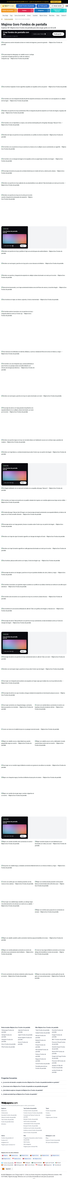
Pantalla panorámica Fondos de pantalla (41, 1067)
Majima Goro (14, 1155)
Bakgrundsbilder (37, 1162)
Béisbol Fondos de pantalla (41, 1041)
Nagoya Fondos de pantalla (41, 1060)
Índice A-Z (4, 1110)
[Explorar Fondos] (32, 10)
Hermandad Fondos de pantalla (42, 1050)
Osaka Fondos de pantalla (43, 1033)
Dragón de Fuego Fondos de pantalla (59, 1057)
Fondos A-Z (4, 1140)
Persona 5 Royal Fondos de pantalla (58, 1043)
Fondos (24, 10)
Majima (5, 1155)
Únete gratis (43, 6)
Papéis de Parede (49, 1162)
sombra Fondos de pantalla (57, 1071)
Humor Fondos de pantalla (23, 1043)
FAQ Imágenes (27, 1144)
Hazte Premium (9, 6)
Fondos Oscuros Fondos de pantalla (33, 1113)
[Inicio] (1, 19)
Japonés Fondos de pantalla (23, 1031)
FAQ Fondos (27, 1142)
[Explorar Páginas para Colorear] (65, 10)
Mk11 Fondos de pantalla (59, 1039)
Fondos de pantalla (7, 10)
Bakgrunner (49, 1165)
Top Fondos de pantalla (7, 1119)
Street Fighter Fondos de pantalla (25, 1038)
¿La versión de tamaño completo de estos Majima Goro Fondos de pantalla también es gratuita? (31, 1082)
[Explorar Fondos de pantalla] (15, 10)
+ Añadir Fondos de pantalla (26, 6)
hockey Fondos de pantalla (31, 1110)
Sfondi (59, 1162)
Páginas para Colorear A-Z (8, 1144)
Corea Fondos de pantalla (43, 1063)
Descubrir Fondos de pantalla (9, 1115)
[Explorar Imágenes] (48, 10)
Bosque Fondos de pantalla (31, 1126)
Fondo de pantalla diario (7, 1121)
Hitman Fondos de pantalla (41, 1036)
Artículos (3, 1124)
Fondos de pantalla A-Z (7, 1138)
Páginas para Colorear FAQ (30, 1146)
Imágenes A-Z (5, 1142)
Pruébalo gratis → (55, 1)
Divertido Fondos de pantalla (57, 1031)
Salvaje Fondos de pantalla (7, 1036)
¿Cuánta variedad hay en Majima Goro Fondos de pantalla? (20, 1094)
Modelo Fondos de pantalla (31, 1119)
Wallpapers (19, 1162)
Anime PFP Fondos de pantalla (58, 1052)
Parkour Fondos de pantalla (41, 1055)
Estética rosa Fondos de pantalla (32, 1128)
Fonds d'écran (30, 1165)
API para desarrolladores (52, 1142)
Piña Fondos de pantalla (8, 1047)
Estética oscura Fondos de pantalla (33, 1130)
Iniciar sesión (58, 6)
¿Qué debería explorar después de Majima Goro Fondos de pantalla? (23, 1090)
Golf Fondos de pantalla (30, 1121)
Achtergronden (20, 1165)
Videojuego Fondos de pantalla (8, 1031)
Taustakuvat (58, 1165)
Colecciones (4, 1113)
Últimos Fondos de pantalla (8, 1117)
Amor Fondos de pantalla (8, 1044)
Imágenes (41, 10)
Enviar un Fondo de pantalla (53, 1140)
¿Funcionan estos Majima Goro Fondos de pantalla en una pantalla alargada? (25, 1086)
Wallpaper (27, 1162)
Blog (47, 1138)
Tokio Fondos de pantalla (42, 1030)
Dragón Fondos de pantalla (57, 1036)
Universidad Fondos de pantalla (32, 1123)
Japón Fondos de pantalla (25, 1035)
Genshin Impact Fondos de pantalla (58, 1048)
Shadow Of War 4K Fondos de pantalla (57, 1066)
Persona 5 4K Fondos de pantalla (58, 1062)
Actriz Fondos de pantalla (30, 1132)
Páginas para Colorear (57, 10)
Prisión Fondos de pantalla (40, 1046)
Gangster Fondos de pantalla (7, 1040)
